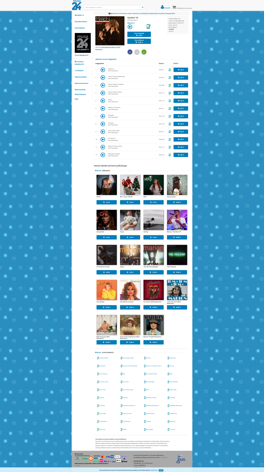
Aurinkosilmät (150, 413)
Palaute (80, 70)
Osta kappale (139, 34)
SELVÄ (161, 470)
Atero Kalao (102, 413)
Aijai (123, 374)
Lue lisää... (78, 465)
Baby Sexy (102, 429)
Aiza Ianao (125, 382)
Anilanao (101, 397)
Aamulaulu (172, 358)
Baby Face (172, 421)
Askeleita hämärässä (128, 405)
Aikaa (171, 374)
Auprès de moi (126, 413)
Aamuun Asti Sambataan (129, 366)
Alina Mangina (150, 382)
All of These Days (127, 390)
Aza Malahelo (103, 421)
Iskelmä (171, 31)
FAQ (76, 99)
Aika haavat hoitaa (151, 374)
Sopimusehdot (81, 77)
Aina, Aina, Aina (103, 382)
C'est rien (172, 429)
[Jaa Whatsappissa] (144, 51)
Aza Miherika (126, 421)
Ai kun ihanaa (103, 374)
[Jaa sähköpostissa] (137, 51)
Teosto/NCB (163, 457)
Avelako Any (173, 413)
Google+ (75, 103)
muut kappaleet (106, 59)
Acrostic (171, 366)
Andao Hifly (172, 390)
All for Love (102, 390)
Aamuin (148, 358)
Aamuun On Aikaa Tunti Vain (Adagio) (155, 366)
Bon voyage (149, 429)
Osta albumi (139, 41)
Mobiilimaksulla (135, 448)
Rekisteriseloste (81, 83)
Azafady (148, 421)
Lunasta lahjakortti (79, 62)
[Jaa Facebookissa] (130, 51)
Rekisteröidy (80, 89)
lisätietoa (154, 470)
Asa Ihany (172, 397)
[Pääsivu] (77, 5)
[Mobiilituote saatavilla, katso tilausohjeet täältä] (148, 26)
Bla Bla (124, 429)
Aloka (147, 390)
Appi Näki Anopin (151, 397)
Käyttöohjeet (80, 94)
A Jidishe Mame (103, 358)
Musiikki (78, 15)
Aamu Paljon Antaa (128, 358)
